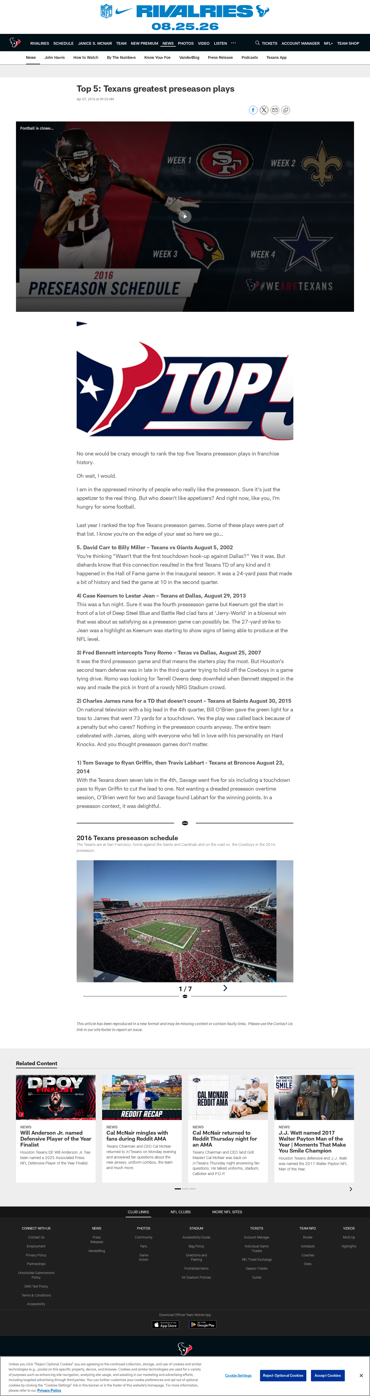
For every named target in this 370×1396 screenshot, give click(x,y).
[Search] (257, 42)
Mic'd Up (349, 1237)
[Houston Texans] (185, 1349)
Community (143, 1237)
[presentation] (352, 1190)
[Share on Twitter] (264, 113)
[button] (185, 216)
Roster (308, 1237)
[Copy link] (285, 110)
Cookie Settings (238, 1375)
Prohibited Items (196, 1268)
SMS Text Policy (36, 1286)
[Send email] (275, 113)
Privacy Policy (36, 1255)
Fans (143, 1246)
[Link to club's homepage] (15, 42)
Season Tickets (257, 1268)
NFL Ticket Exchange (257, 1259)
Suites (256, 1277)
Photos (143, 1228)
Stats (307, 1264)
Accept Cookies (328, 1375)
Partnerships (36, 1264)
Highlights (349, 1246)
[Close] (361, 1376)
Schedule (307, 1246)
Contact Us (36, 1237)
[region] (185, 1376)
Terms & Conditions (36, 1295)
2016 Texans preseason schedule (127, 838)
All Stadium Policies (196, 1277)
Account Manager (257, 1237)
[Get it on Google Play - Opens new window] (202, 1327)
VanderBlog (96, 1251)
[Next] (225, 988)
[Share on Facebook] (253, 113)
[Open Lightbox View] (185, 933)
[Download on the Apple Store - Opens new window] (165, 1325)
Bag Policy (196, 1246)
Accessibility (36, 1304)
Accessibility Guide (196, 1237)
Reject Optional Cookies (283, 1375)
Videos (349, 1228)
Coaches (307, 1255)
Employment (36, 1246)
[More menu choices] (233, 43)
